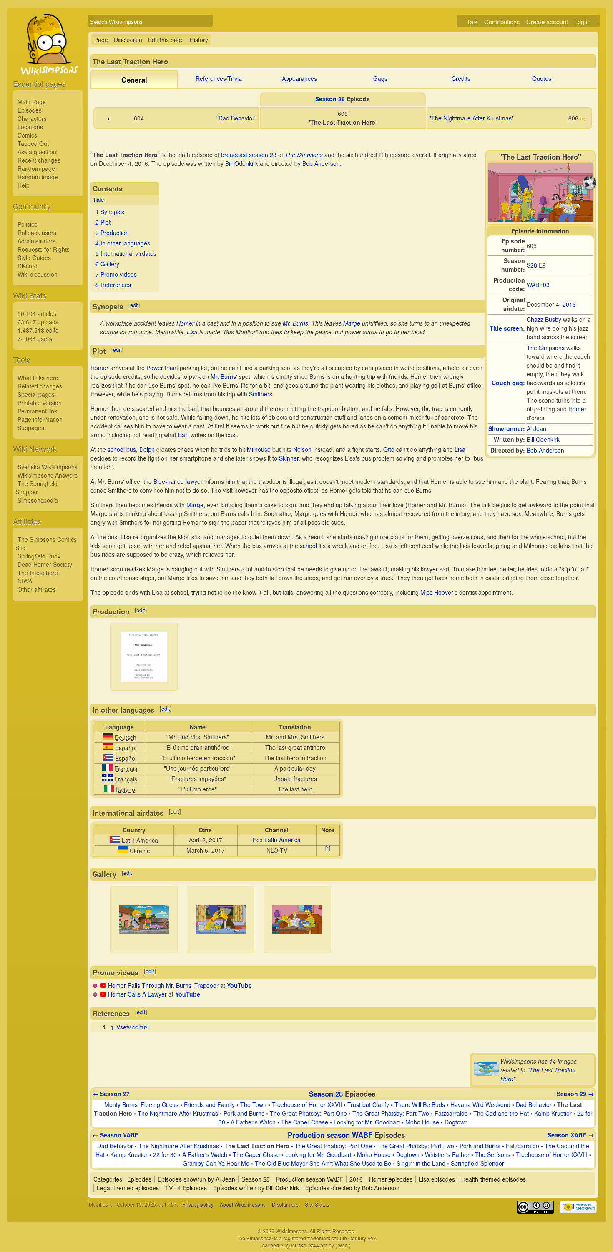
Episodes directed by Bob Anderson (352, 1188)
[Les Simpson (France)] (107, 768)
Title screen (506, 328)
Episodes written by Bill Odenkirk (256, 1188)
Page (101, 39)
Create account (547, 21)
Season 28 (330, 99)
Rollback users (37, 232)
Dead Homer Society (45, 564)
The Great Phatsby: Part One (308, 1113)
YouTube (239, 985)
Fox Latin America (277, 840)
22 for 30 (165, 1154)
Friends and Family (209, 1104)
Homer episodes (390, 1179)
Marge (351, 323)
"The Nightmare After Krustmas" (471, 118)
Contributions (502, 21)
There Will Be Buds (419, 1104)
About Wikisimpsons (243, 1204)
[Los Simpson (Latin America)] (108, 758)
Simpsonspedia (38, 500)
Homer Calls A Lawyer (137, 994)
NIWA (25, 581)
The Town (253, 1104)
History (199, 39)
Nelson (302, 449)
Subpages (31, 427)
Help (24, 185)
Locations (30, 127)
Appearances (299, 78)
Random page (36, 168)
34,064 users (35, 338)
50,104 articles (37, 313)
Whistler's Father (447, 1154)
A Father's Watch (253, 1122)
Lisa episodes (437, 1179)
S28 (532, 265)
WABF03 (538, 284)
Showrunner (505, 428)
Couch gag (507, 382)
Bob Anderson (545, 450)
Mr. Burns (295, 323)
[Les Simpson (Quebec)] (107, 779)
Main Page (32, 102)
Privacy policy (198, 1204)
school (308, 545)
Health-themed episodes (493, 1179)
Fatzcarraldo (451, 1113)
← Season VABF (115, 1135)
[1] (327, 848)
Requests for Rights (44, 249)
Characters (32, 118)
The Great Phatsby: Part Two (390, 1113)
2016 (569, 304)
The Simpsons (546, 347)
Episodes (30, 110)
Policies (28, 224)
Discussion (128, 39)
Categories (107, 1179)
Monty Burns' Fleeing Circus (141, 1104)
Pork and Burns (244, 1113)
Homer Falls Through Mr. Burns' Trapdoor (163, 985)
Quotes (541, 78)
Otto (388, 449)
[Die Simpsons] (108, 737)
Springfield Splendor (477, 1163)
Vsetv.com (129, 1027)
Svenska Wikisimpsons (48, 467)
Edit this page (166, 39)
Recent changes (39, 160)
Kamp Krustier (553, 1113)
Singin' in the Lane (421, 1163)
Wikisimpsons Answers (48, 475)
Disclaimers (285, 1204)
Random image (38, 177)
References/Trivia (219, 78)
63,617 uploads (38, 322)
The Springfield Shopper (36, 487)
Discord (28, 266)
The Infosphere (38, 572)
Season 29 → (575, 1093)
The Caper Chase (304, 1122)
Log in (582, 21)
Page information (40, 419)
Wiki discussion (38, 274)
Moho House (422, 1122)
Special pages (36, 394)
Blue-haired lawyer (178, 481)
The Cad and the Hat (501, 1113)
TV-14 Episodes (186, 1188)
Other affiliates (37, 589)
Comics (27, 135)
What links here (38, 377)
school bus (122, 449)
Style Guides (34, 257)
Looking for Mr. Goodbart (367, 1122)
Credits (461, 78)
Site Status (317, 1204)
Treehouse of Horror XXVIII (552, 1154)
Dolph (147, 449)
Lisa (192, 332)
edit (134, 305)
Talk (472, 21)
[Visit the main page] (48, 63)
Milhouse (259, 449)
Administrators (36, 241)
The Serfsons (492, 1154)
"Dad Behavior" (236, 118)
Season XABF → (571, 1135)
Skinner (289, 458)
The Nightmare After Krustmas (178, 1113)
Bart (183, 435)
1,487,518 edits (38, 330)
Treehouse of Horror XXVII (307, 1104)
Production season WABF (330, 1135)
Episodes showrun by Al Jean (196, 1179)
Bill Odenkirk (543, 439)
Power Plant (162, 367)
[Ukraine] (123, 850)
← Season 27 (111, 1093)
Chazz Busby (544, 319)
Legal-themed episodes (128, 1188)
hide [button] (99, 199)
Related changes (40, 386)
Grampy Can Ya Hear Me (216, 1163)
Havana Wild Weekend (480, 1104)
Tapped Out (33, 143)
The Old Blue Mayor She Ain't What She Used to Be (323, 1163)
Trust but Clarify (368, 1104)
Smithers (260, 394)
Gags (380, 78)
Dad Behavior (534, 1104)
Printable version (40, 402)
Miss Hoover (436, 592)
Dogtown (456, 1122)
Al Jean (536, 428)
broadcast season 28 (248, 154)
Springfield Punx (39, 556)
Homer (577, 409)
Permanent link (37, 411)
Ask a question (37, 152)
